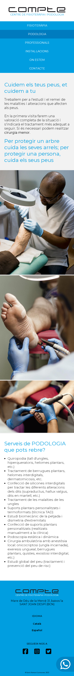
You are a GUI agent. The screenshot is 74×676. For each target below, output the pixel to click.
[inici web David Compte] (37, 11)
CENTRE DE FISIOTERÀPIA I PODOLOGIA (37, 14)
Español (37, 630)
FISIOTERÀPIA (37, 25)
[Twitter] (48, 652)
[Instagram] (37, 652)
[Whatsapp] (65, 664)
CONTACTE (37, 68)
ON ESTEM (37, 60)
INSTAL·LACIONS (37, 51)
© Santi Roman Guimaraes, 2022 (37, 672)
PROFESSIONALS (37, 42)
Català (37, 623)
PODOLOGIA (37, 34)
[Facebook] (25, 652)
